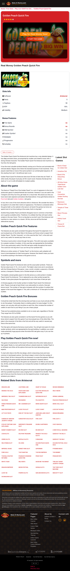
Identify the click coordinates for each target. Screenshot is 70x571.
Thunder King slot (25, 396)
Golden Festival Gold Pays (60, 444)
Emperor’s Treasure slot (25, 425)
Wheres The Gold (7, 390)
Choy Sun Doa (57, 424)
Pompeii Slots (23, 473)
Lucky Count (40, 409)
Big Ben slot (40, 430)
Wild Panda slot (7, 443)
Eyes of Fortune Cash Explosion (9, 425)
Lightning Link (24, 387)
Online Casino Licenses (35, 539)
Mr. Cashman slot (25, 404)
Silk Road (5, 400)
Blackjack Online (35, 531)
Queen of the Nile (58, 439)
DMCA (32, 566)
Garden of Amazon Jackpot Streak (8, 419)
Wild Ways (22, 461)
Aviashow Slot (62, 171)
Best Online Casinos (34, 520)
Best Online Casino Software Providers (35, 544)
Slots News (34, 523)
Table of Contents (7, 152)
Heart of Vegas (41, 387)
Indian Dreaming (58, 413)
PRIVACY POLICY (20, 557)
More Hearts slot (42, 404)
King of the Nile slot (26, 413)
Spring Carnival (58, 396)
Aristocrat (63, 96)
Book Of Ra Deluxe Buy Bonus (61, 177)
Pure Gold (4, 199)
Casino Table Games (34, 527)
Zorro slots (6, 439)
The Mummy (56, 452)
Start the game (35, 39)
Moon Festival (23, 467)
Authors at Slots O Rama (50, 517)
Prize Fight (39, 456)
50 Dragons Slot (7, 476)
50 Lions (21, 443)
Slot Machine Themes (34, 534)
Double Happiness (42, 424)
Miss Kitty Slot (58, 473)
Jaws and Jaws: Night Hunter (43, 414)
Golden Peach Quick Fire (42, 444)
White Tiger (5, 461)
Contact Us (48, 521)
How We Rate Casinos (49, 557)
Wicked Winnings (58, 387)
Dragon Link (6, 387)
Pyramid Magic (58, 448)
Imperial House (7, 448)
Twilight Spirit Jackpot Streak (58, 462)
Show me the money (42, 461)
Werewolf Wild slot (8, 396)
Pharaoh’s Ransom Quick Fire (25, 457)
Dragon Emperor (7, 467)
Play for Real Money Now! (35, 34)
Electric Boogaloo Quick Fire (42, 391)
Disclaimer (28, 557)
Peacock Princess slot (60, 400)
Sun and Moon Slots (42, 473)
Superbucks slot (41, 396)
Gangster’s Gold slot (26, 418)
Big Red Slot (23, 430)
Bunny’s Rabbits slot (9, 430)
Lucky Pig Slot (23, 409)
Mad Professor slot (8, 409)
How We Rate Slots (37, 557)
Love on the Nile (58, 409)
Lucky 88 (4, 473)
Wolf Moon (56, 390)
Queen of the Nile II (59, 433)
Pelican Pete (40, 400)
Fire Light (39, 418)
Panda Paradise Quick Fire (9, 404)
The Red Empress (41, 452)
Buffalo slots (23, 439)
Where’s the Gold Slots (41, 434)
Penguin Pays (57, 456)
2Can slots (5, 433)
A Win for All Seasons (60, 430)
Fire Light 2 (56, 418)
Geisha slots (40, 467)
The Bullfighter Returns (7, 457)
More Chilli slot (58, 404)
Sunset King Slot (24, 448)
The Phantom (23, 452)
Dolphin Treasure (25, 433)
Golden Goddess (18, 199)
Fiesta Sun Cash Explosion (24, 391)
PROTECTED (35, 568)
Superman (39, 448)
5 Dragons (39, 439)
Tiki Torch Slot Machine (58, 468)
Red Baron (22, 400)
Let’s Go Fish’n (6, 413)
